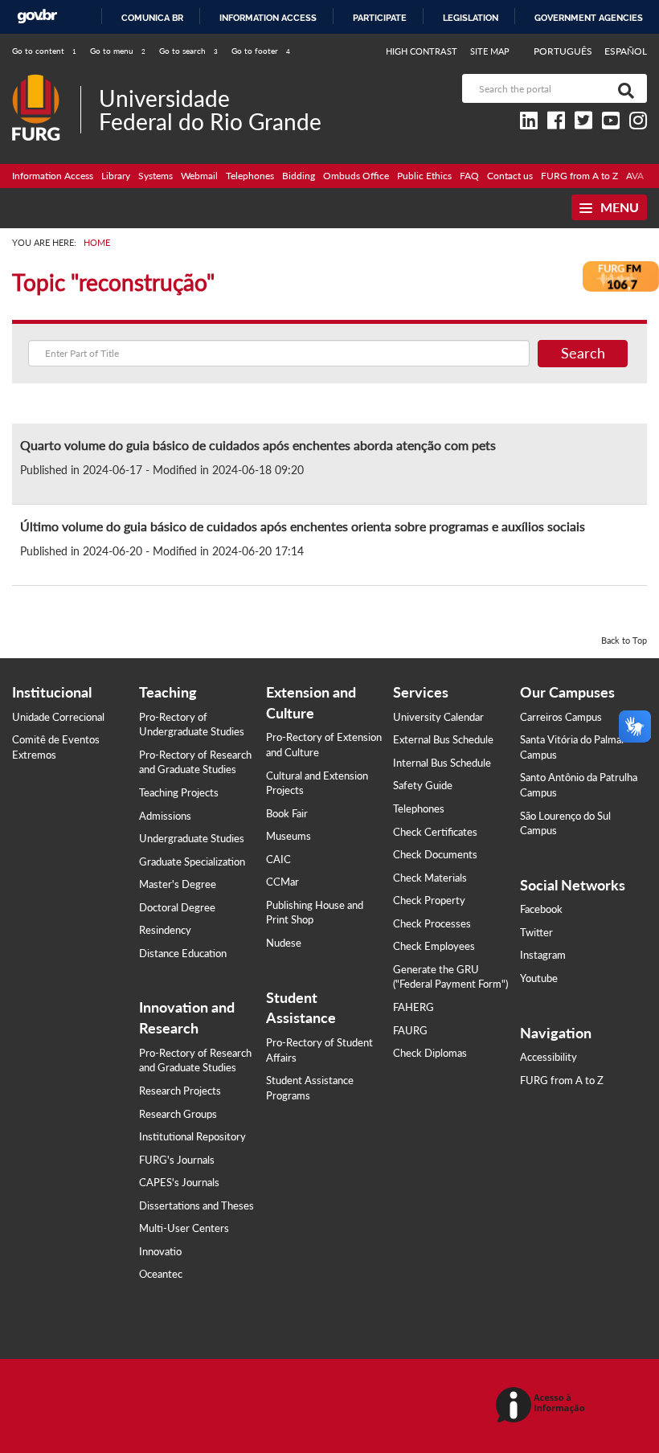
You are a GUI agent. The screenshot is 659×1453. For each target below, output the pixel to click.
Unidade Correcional (58, 716)
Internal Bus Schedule (442, 762)
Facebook (541, 908)
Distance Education (183, 953)
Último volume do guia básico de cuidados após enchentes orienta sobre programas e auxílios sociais (302, 526)
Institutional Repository (192, 1136)
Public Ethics (424, 176)
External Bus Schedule (443, 739)
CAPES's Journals (179, 1182)
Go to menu (117, 50)
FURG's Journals (177, 1159)
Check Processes (432, 923)
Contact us (510, 176)
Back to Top (624, 640)
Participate (380, 17)
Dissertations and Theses (196, 1205)
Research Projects (180, 1090)
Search (583, 353)
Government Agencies (588, 17)
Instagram (543, 954)
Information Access (52, 176)
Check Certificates (435, 831)
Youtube (539, 978)
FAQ (469, 176)
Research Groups (178, 1113)
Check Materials (430, 877)
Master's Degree (177, 884)
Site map (490, 51)
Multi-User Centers (184, 1228)
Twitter (536, 932)
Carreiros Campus (561, 716)
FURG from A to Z (579, 176)
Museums (288, 835)
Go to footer (260, 50)
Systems (155, 176)
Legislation (470, 17)
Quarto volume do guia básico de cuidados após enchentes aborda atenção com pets (258, 444)
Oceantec (160, 1273)
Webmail (199, 176)
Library (115, 176)
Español (625, 51)
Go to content (44, 50)
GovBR (37, 16)
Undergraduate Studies (191, 838)
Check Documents (435, 854)
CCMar (282, 881)
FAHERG (413, 1007)
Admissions (165, 815)
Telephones (250, 176)
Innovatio (160, 1251)
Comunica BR (152, 17)
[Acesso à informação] (543, 1406)
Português (564, 51)
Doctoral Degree (177, 907)
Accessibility (548, 1056)
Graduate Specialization (192, 861)
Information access (268, 17)
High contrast (421, 51)
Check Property (429, 900)
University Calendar (438, 716)
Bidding (298, 176)
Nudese (283, 942)
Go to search (188, 50)
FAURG (410, 1030)
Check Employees (434, 945)
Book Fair (287, 813)
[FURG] (46, 81)
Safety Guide (422, 785)
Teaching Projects (179, 792)
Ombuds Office (356, 176)
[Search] (623, 88)
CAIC (278, 859)
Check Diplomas (430, 1052)
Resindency (165, 929)
